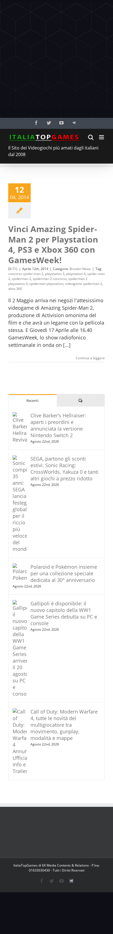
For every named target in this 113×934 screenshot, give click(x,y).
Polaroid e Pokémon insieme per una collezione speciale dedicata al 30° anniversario (63, 573)
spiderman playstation (46, 283)
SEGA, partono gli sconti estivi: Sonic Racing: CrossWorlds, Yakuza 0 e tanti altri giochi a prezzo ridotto (64, 468)
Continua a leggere (90, 358)
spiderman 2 (21, 278)
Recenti (32, 400)
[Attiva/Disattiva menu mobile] (102, 137)
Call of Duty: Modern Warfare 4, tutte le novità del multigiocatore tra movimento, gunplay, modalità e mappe (64, 724)
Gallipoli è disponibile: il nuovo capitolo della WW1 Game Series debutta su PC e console (63, 613)
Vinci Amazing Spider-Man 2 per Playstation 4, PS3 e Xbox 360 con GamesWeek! (53, 244)
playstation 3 (54, 273)
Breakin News (80, 268)
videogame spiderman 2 (83, 283)
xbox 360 (15, 288)
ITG (15, 268)
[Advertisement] (56, 59)
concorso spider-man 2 (25, 273)
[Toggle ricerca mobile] (91, 137)
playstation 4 (76, 273)
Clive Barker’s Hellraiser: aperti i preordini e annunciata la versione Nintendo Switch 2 (58, 425)
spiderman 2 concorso (50, 278)
